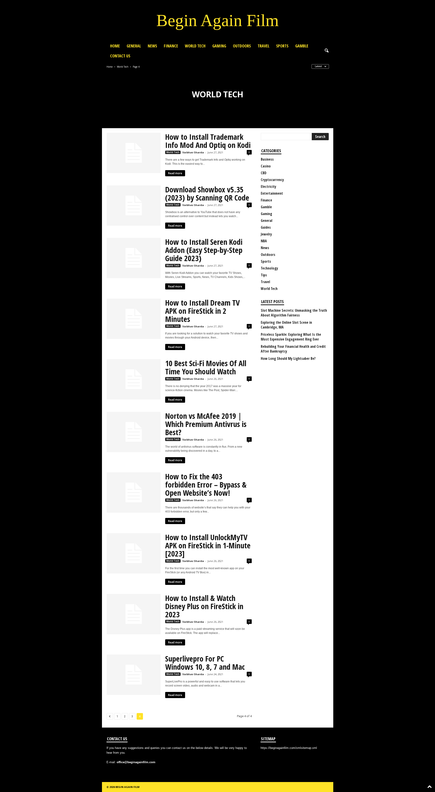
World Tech (195, 46)
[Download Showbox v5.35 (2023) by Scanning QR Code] (134, 205)
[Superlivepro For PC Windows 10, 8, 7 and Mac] (134, 675)
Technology (269, 268)
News (152, 46)
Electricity (268, 186)
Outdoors (242, 46)
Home (115, 46)
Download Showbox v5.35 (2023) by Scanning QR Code (207, 193)
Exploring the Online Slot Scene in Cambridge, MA (286, 325)
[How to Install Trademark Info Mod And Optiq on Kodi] (134, 153)
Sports (282, 46)
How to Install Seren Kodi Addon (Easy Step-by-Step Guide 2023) (203, 250)
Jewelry (266, 234)
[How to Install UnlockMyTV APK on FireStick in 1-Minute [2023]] (134, 553)
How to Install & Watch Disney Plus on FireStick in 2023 (204, 606)
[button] (326, 51)
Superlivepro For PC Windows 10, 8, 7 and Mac (205, 662)
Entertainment (272, 193)
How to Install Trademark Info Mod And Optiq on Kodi (208, 141)
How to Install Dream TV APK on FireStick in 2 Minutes (202, 310)
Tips (264, 274)
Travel (263, 46)
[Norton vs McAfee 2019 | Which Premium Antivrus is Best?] (134, 432)
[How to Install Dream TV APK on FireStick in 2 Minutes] (134, 319)
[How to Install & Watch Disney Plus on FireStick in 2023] (134, 614)
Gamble (301, 46)
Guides (266, 227)
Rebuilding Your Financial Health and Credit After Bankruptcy (293, 349)
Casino (266, 166)
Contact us (120, 56)
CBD (263, 172)
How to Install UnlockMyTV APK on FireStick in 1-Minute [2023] (208, 545)
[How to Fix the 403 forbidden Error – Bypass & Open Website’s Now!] (134, 492)
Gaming (219, 46)
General (134, 46)
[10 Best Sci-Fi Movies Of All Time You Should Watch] (134, 379)
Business (267, 159)
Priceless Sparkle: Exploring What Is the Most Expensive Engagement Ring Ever (291, 337)
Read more (175, 173)
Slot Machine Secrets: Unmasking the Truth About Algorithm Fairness (294, 313)
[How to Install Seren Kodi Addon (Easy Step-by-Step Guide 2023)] (134, 258)
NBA (264, 240)
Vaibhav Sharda (193, 152)
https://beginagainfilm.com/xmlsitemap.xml (289, 748)
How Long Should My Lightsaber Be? (288, 358)
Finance (171, 46)
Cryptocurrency (272, 179)
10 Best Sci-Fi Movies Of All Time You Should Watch (205, 367)
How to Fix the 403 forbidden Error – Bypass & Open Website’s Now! (205, 484)
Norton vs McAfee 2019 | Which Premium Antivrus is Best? (205, 424)
